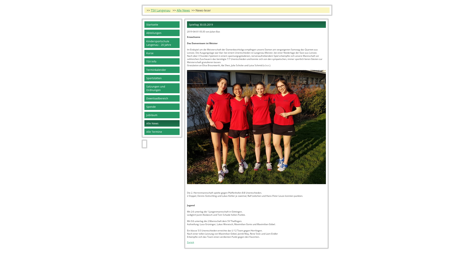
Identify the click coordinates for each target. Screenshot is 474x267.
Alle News (183, 10)
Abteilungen (153, 33)
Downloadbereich (157, 98)
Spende (151, 106)
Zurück (190, 242)
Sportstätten (154, 78)
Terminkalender (156, 70)
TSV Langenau (160, 10)
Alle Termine (154, 132)
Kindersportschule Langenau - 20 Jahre (158, 43)
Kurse (149, 53)
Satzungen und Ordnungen (155, 88)
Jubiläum (151, 115)
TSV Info (151, 61)
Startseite (152, 24)
